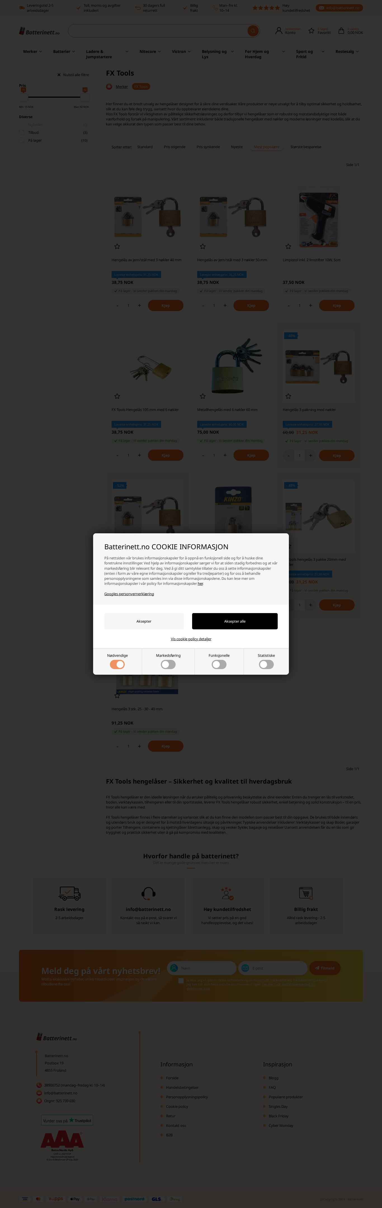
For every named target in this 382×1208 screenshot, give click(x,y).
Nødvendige (117, 655)
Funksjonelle (219, 655)
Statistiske (266, 655)
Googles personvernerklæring (129, 593)
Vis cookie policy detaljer (191, 638)
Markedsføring (168, 655)
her (200, 583)
